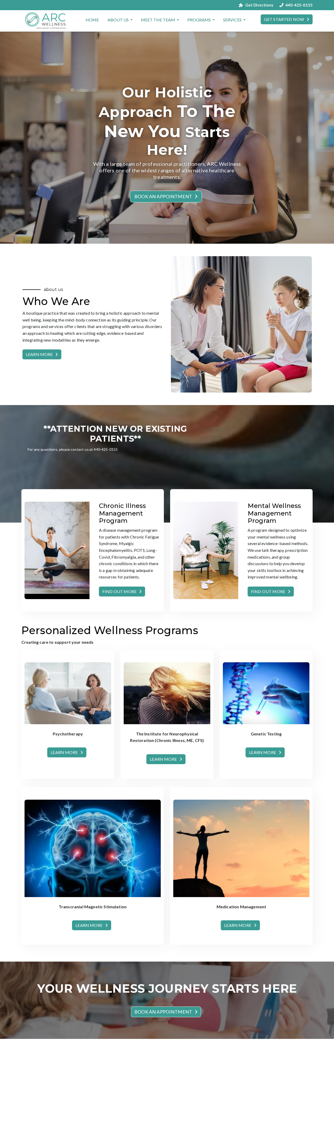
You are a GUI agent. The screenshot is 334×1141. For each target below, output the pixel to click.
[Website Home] (45, 20)
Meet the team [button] (158, 19)
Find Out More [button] (119, 591)
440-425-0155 (299, 5)
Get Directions (259, 5)
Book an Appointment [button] (163, 196)
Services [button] (232, 19)
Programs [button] (199, 19)
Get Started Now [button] (284, 19)
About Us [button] (118, 19)
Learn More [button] (39, 354)
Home (92, 19)
